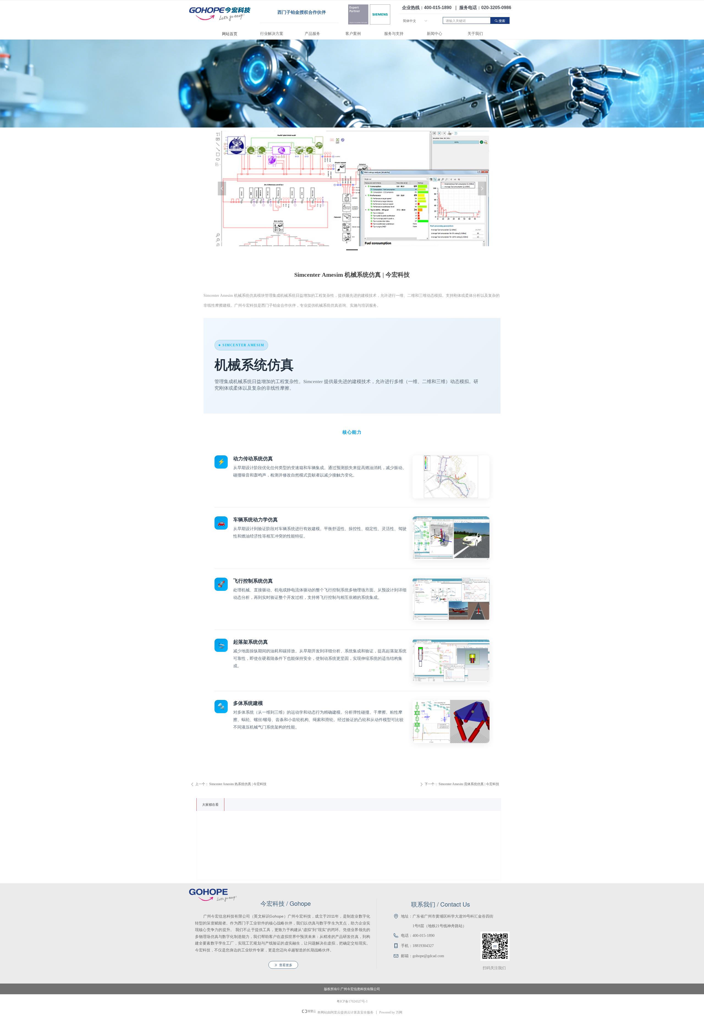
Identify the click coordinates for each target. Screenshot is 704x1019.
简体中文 (409, 21)
